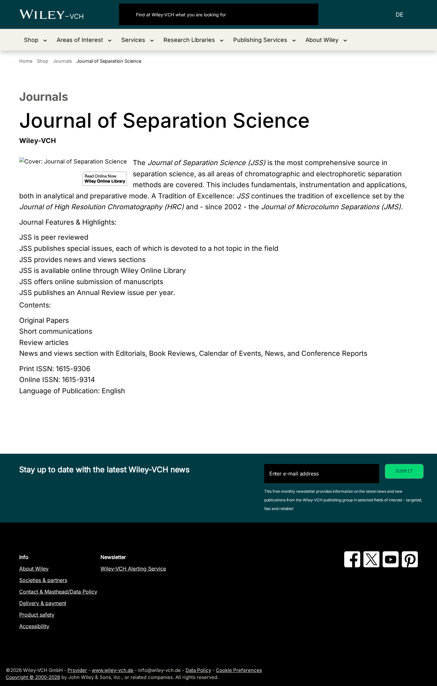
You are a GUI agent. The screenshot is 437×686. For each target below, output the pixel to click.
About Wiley (34, 568)
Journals (62, 61)
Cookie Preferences (239, 670)
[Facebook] (352, 565)
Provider (77, 670)
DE (399, 14)
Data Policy (198, 670)
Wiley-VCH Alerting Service (133, 568)
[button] (35, 39)
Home (25, 61)
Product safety (36, 614)
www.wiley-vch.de (112, 670)
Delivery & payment (42, 603)
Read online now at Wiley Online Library (104, 179)
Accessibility (34, 626)
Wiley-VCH (56, 14)
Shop (42, 61)
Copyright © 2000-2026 (33, 677)
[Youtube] (391, 565)
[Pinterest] (410, 565)
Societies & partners (43, 580)
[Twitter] (371, 565)
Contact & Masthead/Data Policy (58, 591)
